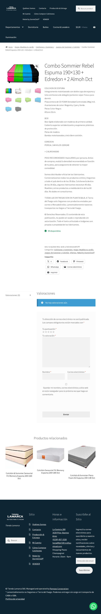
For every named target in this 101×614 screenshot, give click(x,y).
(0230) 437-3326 (59, 539)
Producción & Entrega (58, 8)
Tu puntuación (49, 329)
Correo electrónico (76, 372)
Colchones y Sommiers (45, 47)
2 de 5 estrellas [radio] (46, 332)
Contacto (42, 8)
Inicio (11, 47)
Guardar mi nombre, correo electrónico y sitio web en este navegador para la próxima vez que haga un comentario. (65, 391)
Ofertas (73, 253)
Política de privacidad (15, 599)
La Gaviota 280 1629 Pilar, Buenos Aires (60, 533)
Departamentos (13, 27)
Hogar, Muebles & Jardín (24, 47)
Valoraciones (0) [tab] (13, 295)
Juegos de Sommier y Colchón (68, 47)
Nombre (46, 372)
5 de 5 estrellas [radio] (53, 332)
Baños (46, 27)
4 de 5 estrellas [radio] (51, 332)
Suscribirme (84, 570)
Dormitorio (33, 27)
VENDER (46, 19)
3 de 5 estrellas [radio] (48, 332)
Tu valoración (49, 335)
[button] (37, 66)
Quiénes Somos (29, 8)
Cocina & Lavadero (61, 27)
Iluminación (11, 37)
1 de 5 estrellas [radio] (43, 332)
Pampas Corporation (59, 588)
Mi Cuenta (26, 14)
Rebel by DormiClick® (31, 19)
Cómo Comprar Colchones (44, 14)
